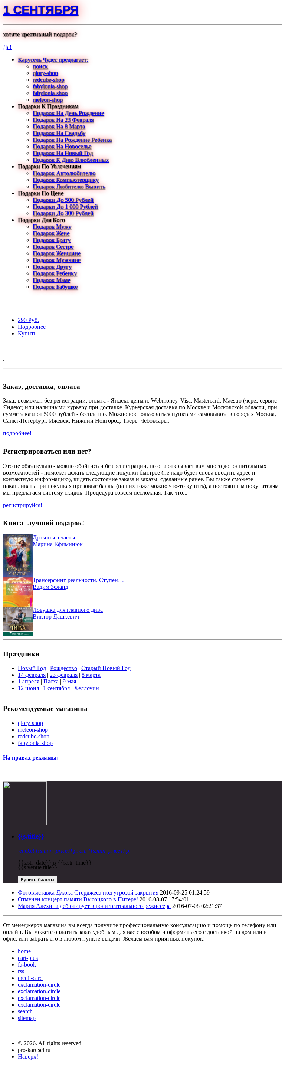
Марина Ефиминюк (58, 544)
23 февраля (64, 675)
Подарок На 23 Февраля (63, 120)
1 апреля (28, 681)
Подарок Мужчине (57, 260)
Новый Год (32, 668)
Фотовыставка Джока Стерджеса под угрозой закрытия (88, 892)
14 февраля (32, 675)
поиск (40, 66)
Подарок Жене (51, 233)
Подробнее (32, 327)
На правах (17, 757)
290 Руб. (28, 320)
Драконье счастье (54, 537)
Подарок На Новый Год (63, 153)
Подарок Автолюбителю (64, 173)
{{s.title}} (31, 836)
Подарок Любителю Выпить (69, 186)
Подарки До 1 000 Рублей (65, 206)
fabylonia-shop (50, 86)
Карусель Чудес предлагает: (53, 59)
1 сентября (40, 9)
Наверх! (28, 1056)
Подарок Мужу (52, 226)
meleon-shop (48, 99)
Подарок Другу (52, 266)
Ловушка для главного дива (68, 610)
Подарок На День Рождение (68, 113)
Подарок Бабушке (55, 286)
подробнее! (17, 433)
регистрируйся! (22, 505)
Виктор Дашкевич (56, 616)
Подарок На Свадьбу (59, 133)
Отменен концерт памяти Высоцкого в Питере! (78, 899)
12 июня (28, 688)
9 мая (69, 681)
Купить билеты (37, 879)
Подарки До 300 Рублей (63, 213)
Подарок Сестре (53, 246)
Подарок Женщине (57, 253)
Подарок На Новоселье (62, 146)
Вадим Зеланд (50, 587)
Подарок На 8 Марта (59, 126)
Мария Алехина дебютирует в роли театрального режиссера (94, 906)
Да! (7, 47)
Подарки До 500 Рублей (63, 200)
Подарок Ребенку (55, 273)
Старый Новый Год (106, 668)
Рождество (63, 668)
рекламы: (45, 757)
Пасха (51, 681)
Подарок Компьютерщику (66, 180)
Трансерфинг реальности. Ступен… (78, 580)
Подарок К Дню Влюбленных (71, 160)
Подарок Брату (52, 240)
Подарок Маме (51, 280)
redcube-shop (48, 79)
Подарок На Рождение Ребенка (72, 140)
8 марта (91, 675)
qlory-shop (45, 73)
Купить (27, 333)
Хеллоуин (86, 688)
